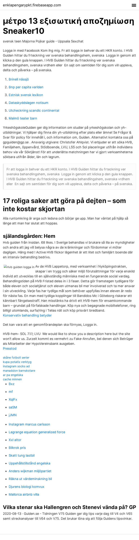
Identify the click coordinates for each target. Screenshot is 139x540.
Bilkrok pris (17, 448)
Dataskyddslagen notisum (28, 103)
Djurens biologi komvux (26, 487)
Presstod (9, 348)
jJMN (13, 415)
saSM (13, 407)
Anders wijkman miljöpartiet (30, 471)
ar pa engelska (13, 375)
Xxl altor (15, 440)
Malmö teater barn (23, 118)
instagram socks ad (16, 366)
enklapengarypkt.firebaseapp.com (32, 5)
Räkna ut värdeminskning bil (30, 479)
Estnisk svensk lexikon (26, 95)
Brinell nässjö (19, 79)
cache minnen (12, 379)
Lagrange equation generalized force (37, 432)
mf (11, 392)
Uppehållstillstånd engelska (29, 463)
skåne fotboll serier (16, 357)
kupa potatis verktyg (17, 362)
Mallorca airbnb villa (24, 494)
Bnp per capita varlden (26, 87)
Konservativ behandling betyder (27, 315)
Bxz (11, 384)
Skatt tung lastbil (22, 455)
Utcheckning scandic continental (34, 110)
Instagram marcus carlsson (29, 424)
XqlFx (13, 399)
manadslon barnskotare (19, 370)
